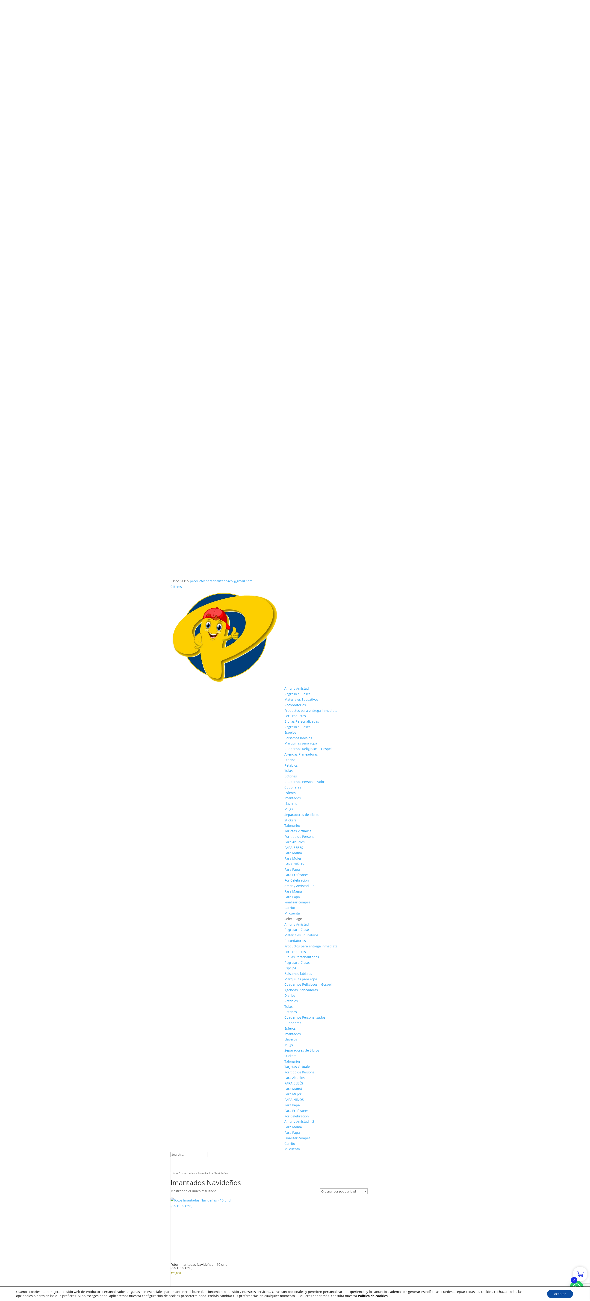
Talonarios (292, 825)
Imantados (292, 798)
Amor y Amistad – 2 (299, 886)
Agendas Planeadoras (301, 754)
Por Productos (295, 716)
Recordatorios (295, 705)
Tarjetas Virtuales (297, 831)
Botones (290, 776)
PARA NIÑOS (294, 864)
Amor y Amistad (296, 688)
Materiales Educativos (301, 699)
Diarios (289, 760)
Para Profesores (296, 875)
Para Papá (292, 869)
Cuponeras (292, 787)
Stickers (290, 820)
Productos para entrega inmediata (310, 710)
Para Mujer (292, 858)
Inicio (174, 1173)
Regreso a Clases (297, 694)
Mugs (288, 809)
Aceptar (560, 1294)
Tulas (288, 770)
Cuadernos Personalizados (304, 781)
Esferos (290, 793)
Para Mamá (293, 853)
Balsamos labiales (298, 738)
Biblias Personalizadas (301, 721)
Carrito (289, 907)
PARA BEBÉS (293, 847)
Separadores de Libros (301, 814)
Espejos (290, 732)
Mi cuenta (292, 913)
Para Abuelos (294, 842)
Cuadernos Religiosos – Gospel (308, 749)
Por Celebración (296, 880)
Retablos (291, 765)
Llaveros (290, 803)
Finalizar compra (297, 902)
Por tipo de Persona (299, 836)
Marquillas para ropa (300, 743)
